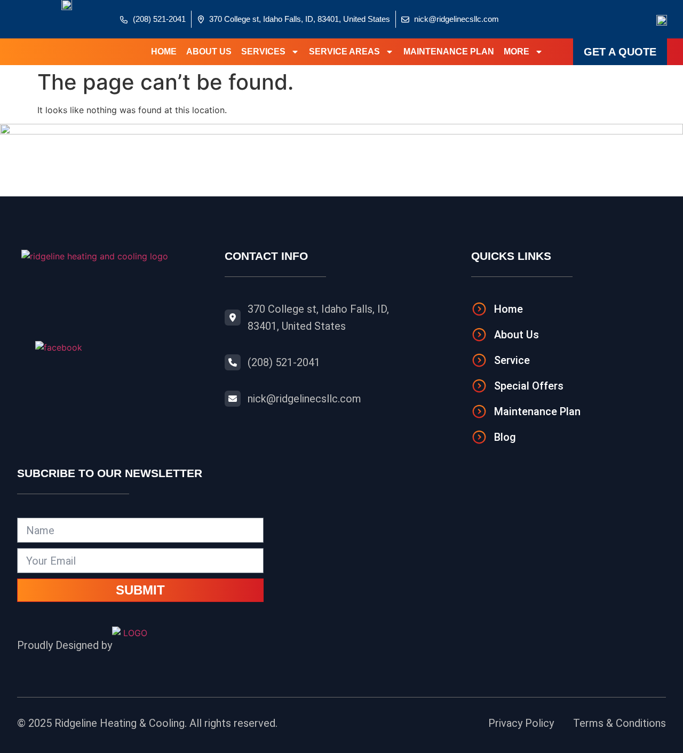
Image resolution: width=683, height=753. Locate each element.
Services (263, 51)
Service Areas (344, 51)
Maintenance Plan (448, 51)
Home (164, 51)
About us (209, 51)
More (516, 51)
